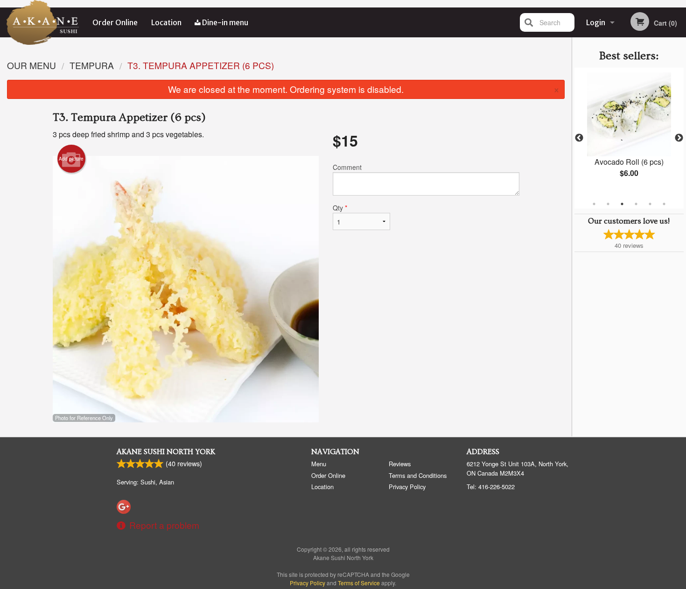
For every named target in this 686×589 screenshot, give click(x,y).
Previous (579, 138)
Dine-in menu (224, 22)
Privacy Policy (407, 486)
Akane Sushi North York (166, 452)
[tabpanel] (629, 132)
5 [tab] (650, 204)
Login (595, 22)
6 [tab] (664, 204)
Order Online (115, 22)
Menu (318, 463)
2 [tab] (608, 204)
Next (679, 138)
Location (166, 22)
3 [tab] (622, 204)
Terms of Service (359, 583)
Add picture (71, 158)
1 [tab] (594, 204)
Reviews (400, 463)
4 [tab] (636, 204)
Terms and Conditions (418, 475)
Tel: (491, 486)
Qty (340, 207)
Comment (347, 167)
